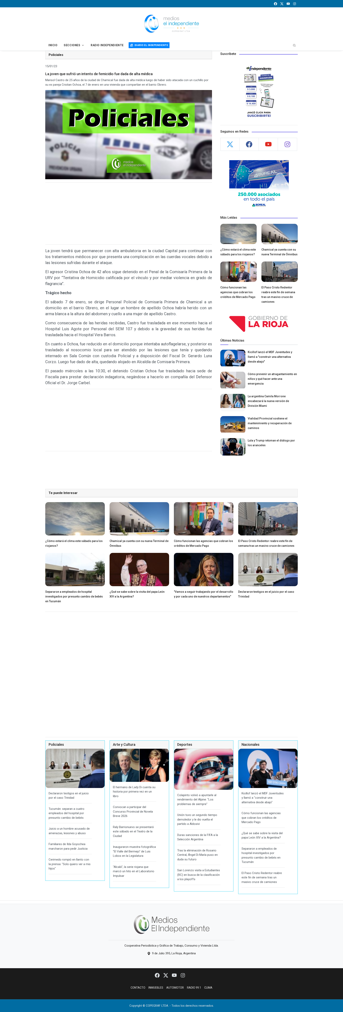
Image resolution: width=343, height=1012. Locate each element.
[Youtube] (174, 975)
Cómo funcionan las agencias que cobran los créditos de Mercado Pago (237, 292)
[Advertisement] (128, 213)
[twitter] (282, 3)
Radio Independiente (107, 45)
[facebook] (275, 3)
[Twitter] (166, 975)
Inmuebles (155, 987)
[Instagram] (182, 975)
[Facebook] (157, 975)
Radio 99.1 (194, 987)
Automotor (175, 987)
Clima (208, 987)
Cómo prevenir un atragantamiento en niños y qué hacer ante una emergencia (272, 378)
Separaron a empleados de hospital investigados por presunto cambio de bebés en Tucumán (74, 596)
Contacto (138, 987)
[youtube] (288, 3)
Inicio (52, 45)
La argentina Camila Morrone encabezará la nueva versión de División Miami (268, 401)
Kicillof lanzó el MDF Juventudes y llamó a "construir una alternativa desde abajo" (270, 356)
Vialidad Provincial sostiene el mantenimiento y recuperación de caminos (270, 423)
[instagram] (294, 3)
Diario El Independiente (151, 45)
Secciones (72, 45)
